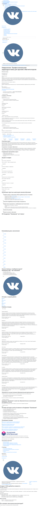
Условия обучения (6, 0)
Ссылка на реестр (5, 94)
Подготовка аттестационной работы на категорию (11, 449)
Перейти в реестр (5, 405)
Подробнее (4, 168)
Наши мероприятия (6, 3)
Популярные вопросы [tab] (34, 139)
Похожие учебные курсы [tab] (28, 139)
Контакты (5, 35)
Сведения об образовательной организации (10, 33)
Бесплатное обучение (6, 1)
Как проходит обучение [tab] (11, 139)
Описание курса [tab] (4, 139)
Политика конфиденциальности (6, 484)
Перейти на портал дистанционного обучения (10, 63)
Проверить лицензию (5, 399)
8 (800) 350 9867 (4, 3)
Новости (5, 34)
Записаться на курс (5, 115)
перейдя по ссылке (17, 198)
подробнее (4, 124)
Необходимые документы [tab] (22, 139)
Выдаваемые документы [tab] (16, 139)
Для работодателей (7, 31)
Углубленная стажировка (7, 136)
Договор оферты (24, 483)
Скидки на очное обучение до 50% (8, 135)
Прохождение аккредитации (7, 448)
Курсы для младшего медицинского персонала (10, 443)
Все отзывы (4, 308)
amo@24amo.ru (4, 27)
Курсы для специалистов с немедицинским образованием (12, 444)
